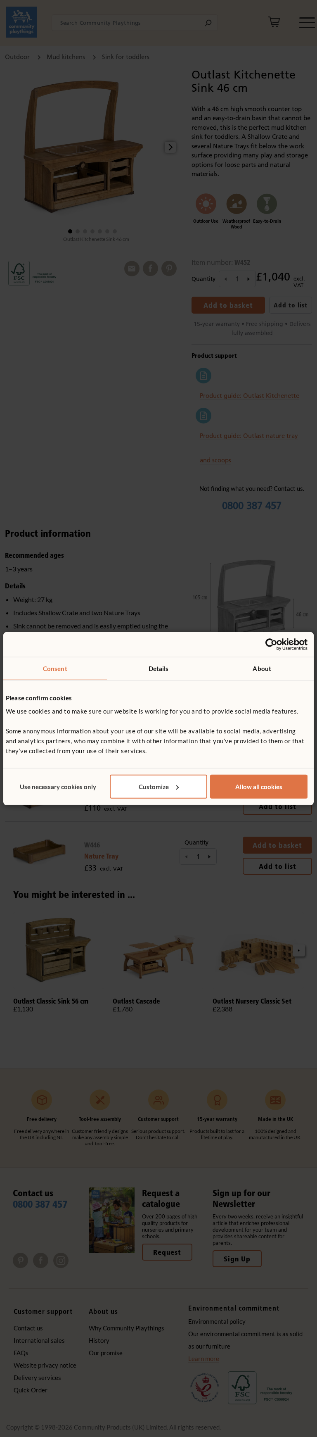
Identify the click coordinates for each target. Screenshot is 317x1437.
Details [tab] (159, 668)
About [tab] (262, 668)
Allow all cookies (258, 786)
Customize (154, 786)
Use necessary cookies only (58, 786)
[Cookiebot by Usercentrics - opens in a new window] (271, 644)
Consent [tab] (55, 668)
